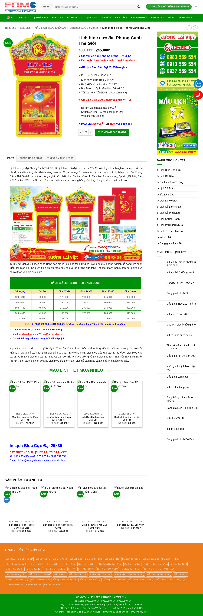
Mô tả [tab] (10, 158)
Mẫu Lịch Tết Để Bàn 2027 (182, 355)
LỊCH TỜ (90, 17)
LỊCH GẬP (120, 17)
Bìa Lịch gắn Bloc (151, 559)
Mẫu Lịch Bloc (180, 574)
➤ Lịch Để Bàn (165, 176)
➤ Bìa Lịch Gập (165, 194)
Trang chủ (10, 27)
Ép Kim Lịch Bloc (52, 585)
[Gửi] (138, 7)
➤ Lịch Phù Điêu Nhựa (170, 225)
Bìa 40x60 (10, 559)
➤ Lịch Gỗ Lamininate (169, 206)
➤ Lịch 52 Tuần (165, 188)
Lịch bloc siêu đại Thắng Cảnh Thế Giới (21, 526)
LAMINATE (156, 17)
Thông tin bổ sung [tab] (31, 158)
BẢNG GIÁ (184, 17)
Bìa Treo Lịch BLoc (87, 564)
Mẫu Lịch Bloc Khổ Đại (90, 579)
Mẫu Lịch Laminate (177, 376)
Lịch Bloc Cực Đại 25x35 (84, 27)
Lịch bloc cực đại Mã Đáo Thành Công (94, 526)
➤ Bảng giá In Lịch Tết (169, 243)
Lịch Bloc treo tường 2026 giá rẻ (159, 569)
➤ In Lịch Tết (164, 237)
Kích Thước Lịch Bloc (55, 569)
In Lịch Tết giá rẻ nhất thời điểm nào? (181, 263)
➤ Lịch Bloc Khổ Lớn (169, 170)
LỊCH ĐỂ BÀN (39, 17)
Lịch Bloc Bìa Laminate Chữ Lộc (93, 418)
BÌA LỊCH (56, 17)
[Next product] (189, 27)
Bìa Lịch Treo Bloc (170, 559)
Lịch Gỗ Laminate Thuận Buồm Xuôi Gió (59, 418)
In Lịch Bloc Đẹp (34, 569)
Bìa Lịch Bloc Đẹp (93, 559)
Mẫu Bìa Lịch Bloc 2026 (101, 574)
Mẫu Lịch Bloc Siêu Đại (114, 579)
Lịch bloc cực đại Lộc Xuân (130, 524)
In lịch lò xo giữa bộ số (179, 335)
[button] (196, 6)
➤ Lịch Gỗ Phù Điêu (168, 212)
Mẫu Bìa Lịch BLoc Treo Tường (129, 574)
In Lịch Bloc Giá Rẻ (15, 569)
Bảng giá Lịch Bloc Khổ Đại (182, 408)
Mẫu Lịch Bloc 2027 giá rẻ (181, 303)
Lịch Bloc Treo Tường (131, 569)
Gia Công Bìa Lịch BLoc (110, 564)
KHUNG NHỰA (138, 17)
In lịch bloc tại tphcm (178, 387)
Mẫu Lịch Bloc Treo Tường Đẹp (170, 579)
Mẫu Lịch (25, 27)
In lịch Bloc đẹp (175, 429)
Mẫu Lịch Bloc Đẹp (14, 585)
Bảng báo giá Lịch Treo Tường (180, 399)
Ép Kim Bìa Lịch (33, 585)
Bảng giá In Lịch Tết (178, 293)
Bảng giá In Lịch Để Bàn (180, 439)
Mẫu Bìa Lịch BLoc (78, 574)
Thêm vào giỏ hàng (112, 132)
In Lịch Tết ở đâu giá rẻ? (180, 272)
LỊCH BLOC (21, 17)
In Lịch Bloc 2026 (179, 564)
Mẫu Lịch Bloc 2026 (40, 579)
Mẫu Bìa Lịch (60, 574)
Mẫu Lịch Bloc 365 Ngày (17, 579)
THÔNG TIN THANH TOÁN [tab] (60, 158)
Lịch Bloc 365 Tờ (86, 569)
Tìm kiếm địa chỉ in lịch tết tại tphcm (181, 347)
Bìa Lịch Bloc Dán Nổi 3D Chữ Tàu (127, 418)
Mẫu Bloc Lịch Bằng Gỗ (40, 574)
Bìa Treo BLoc (68, 564)
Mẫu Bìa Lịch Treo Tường (159, 574)
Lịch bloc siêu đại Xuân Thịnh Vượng (58, 526)
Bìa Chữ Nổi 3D (25, 559)
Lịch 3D (71, 569)
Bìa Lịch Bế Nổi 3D (131, 559)
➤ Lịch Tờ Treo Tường (170, 231)
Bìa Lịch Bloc (76, 559)
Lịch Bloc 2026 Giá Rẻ (107, 569)
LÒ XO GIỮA (73, 17)
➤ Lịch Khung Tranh (168, 219)
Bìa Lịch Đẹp (53, 564)
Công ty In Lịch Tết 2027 (180, 283)
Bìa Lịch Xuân (37, 564)
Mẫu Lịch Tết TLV (176, 418)
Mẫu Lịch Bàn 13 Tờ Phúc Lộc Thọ (25, 418)
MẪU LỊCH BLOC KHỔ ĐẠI (50, 27)
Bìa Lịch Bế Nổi (112, 559)
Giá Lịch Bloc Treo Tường (156, 564)
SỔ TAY (172, 17)
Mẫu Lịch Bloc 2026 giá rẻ (64, 579)
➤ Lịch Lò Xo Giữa (167, 200)
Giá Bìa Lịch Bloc (132, 564)
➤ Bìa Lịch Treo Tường (170, 182)
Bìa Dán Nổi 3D (43, 559)
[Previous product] (195, 27)
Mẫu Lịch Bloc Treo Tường (140, 579)
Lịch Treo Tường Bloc (16, 574)
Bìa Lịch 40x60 (60, 559)
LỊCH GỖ (105, 17)
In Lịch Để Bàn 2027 (178, 314)
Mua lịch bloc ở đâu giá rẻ (181, 324)
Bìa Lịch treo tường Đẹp (17, 564)
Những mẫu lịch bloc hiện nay (181, 368)
